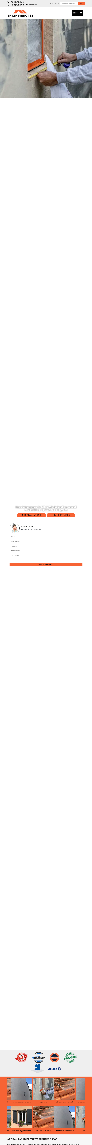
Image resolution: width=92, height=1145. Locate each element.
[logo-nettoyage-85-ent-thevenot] (20, 13)
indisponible (17, 2)
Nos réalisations (31, 515)
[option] (30, 1090)
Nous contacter (61, 515)
